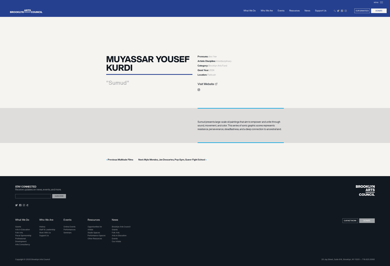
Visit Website (206, 84)
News (307, 10)
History (42, 226)
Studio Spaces (94, 232)
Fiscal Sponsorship (23, 235)
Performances (69, 229)
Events (281, 10)
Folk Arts (19, 232)
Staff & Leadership (47, 229)
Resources (294, 10)
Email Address (20, 193)
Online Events (69, 226)
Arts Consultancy (22, 244)
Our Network (350, 220)
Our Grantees (362, 10)
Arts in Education (22, 229)
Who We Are (267, 10)
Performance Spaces (96, 235)
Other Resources (95, 238)
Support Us (320, 10)
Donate (379, 10)
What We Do (249, 10)
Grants (18, 226)
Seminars (67, 232)
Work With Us (45, 232)
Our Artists (116, 241)
